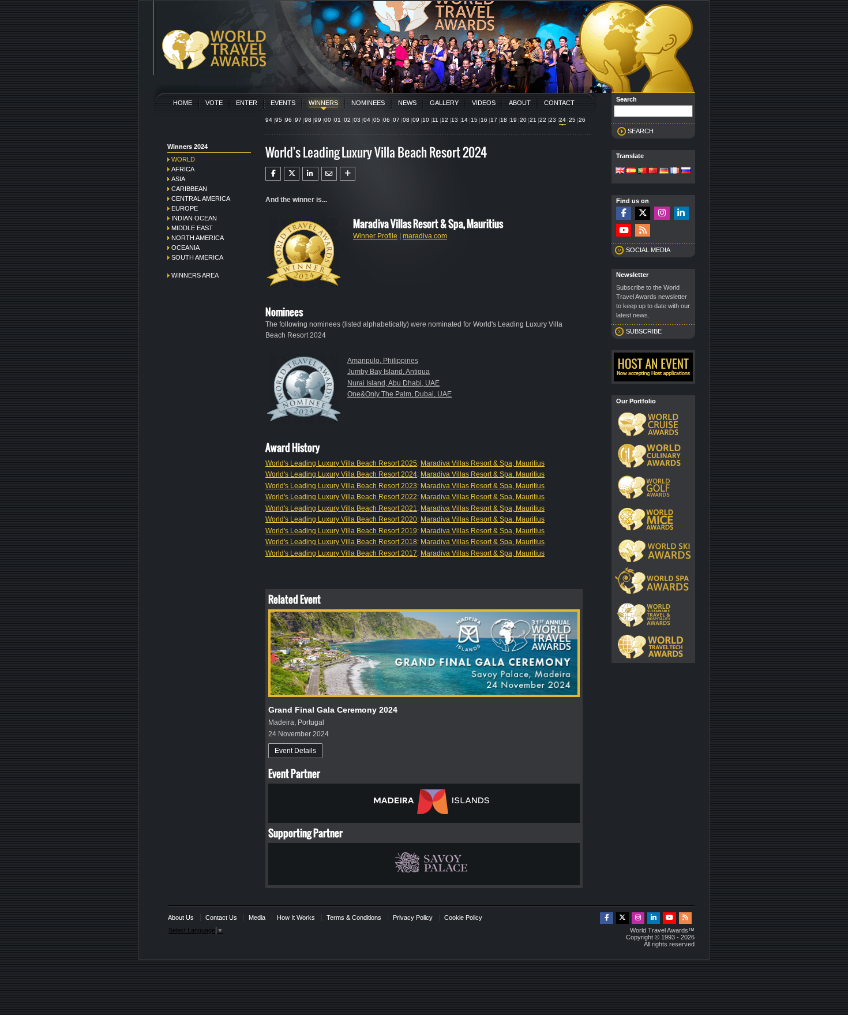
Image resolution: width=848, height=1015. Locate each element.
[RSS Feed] (642, 230)
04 (366, 120)
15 (474, 120)
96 (288, 120)
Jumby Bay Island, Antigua (388, 372)
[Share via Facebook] (273, 173)
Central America (200, 198)
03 (357, 120)
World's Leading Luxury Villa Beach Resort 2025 (341, 463)
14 (464, 120)
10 (425, 120)
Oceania (185, 247)
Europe (184, 208)
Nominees (368, 102)
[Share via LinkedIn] (310, 173)
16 (484, 120)
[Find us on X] (642, 213)
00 (327, 120)
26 (582, 120)
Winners (323, 102)
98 (308, 120)
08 (406, 120)
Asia (178, 178)
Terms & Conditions (354, 917)
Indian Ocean (194, 218)
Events (283, 102)
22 (542, 120)
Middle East (192, 227)
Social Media (648, 249)
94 (268, 120)
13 (454, 120)
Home (182, 102)
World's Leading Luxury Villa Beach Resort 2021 (341, 508)
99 (317, 120)
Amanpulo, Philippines (382, 361)
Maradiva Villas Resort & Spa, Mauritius (483, 463)
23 (552, 120)
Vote (214, 102)
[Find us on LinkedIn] (681, 213)
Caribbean (189, 188)
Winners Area (195, 275)
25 (572, 120)
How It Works (296, 917)
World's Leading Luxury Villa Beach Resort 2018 (341, 542)
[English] (620, 171)
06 (386, 120)
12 (444, 120)
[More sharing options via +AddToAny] (347, 173)
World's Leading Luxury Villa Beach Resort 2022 (341, 497)
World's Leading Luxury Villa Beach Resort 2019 (341, 531)
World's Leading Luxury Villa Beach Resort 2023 (341, 486)
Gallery (444, 102)
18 (503, 120)
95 (278, 120)
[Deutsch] (664, 171)
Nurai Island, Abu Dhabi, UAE (393, 383)
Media (257, 917)
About (520, 102)
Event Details (295, 751)
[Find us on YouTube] (623, 230)
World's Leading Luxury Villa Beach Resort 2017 (341, 553)
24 (562, 120)
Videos (484, 102)
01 (337, 120)
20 (523, 120)
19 (513, 120)
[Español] (631, 171)
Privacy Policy (413, 917)
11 (435, 120)
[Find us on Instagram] (661, 213)
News (407, 102)
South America (197, 257)
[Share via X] (291, 173)
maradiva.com (425, 236)
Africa (182, 169)
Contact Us (221, 917)
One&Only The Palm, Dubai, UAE (399, 394)
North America (197, 237)
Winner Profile (375, 236)
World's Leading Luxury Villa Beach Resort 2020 (341, 519)
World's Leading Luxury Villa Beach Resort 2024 (341, 474)
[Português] (642, 171)
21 (533, 120)
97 (298, 120)
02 (347, 120)
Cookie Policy (463, 917)
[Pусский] (686, 171)
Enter (246, 102)
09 (415, 120)
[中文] (653, 171)
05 (376, 120)
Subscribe (644, 331)
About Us (181, 917)
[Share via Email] (329, 173)
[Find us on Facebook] (623, 213)
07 (396, 120)
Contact (559, 102)
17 (493, 120)
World (183, 159)
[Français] (675, 171)
